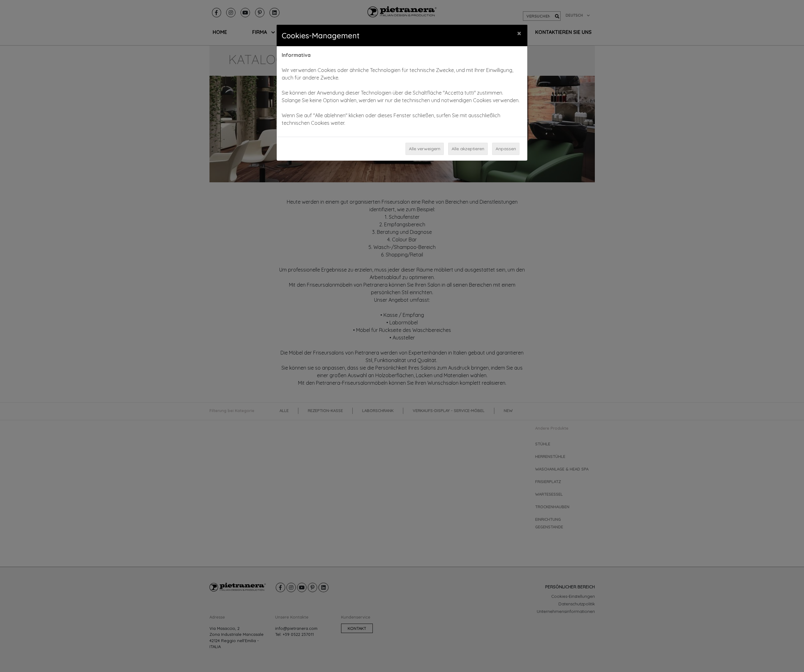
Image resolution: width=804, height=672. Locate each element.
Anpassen (506, 148)
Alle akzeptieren (468, 148)
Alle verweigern (424, 148)
